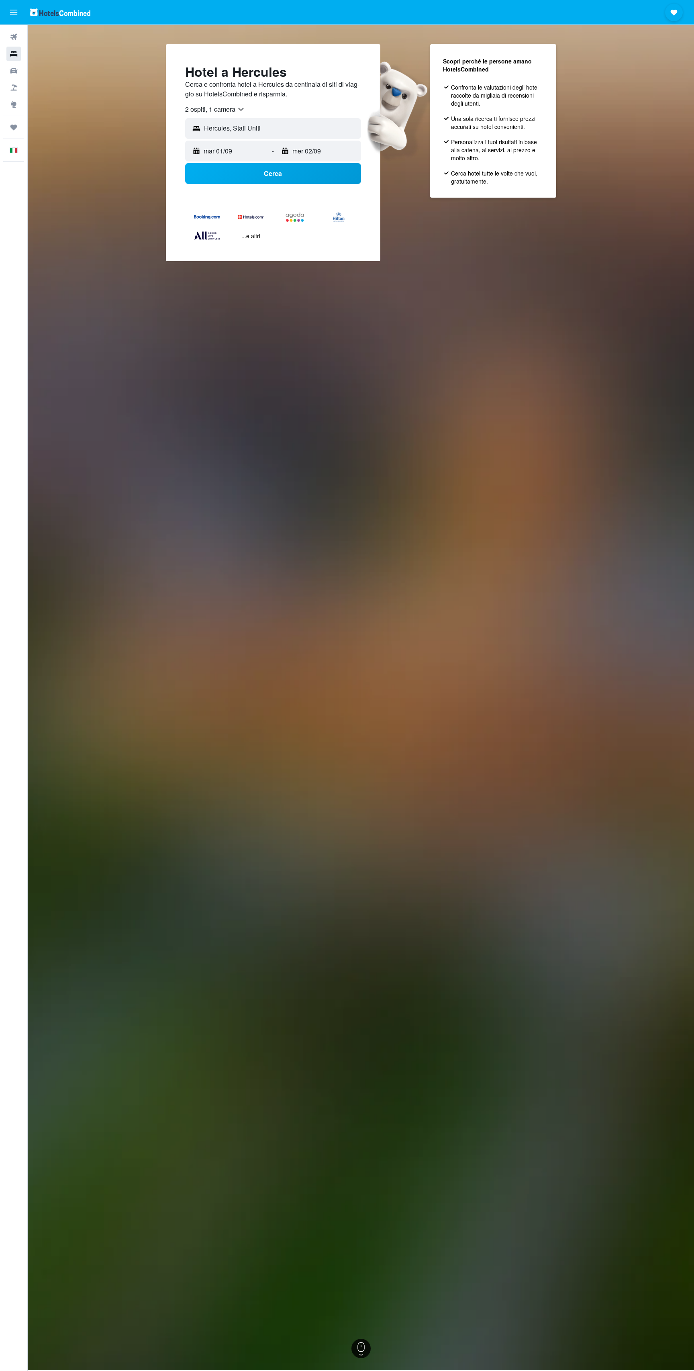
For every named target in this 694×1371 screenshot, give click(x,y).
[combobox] (215, 109)
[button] (13, 12)
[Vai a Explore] (13, 104)
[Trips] (13, 127)
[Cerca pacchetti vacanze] (13, 88)
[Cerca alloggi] (13, 54)
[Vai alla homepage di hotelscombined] (60, 12)
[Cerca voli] (13, 37)
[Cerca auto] (13, 71)
